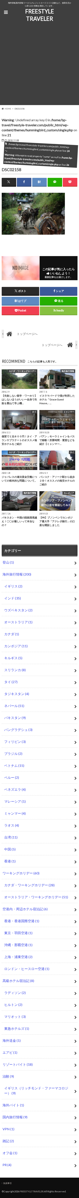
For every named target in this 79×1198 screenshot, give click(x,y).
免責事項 (7, 1183)
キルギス (13, 658)
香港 (10, 861)
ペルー (11, 777)
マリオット (15, 1016)
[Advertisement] (39, 65)
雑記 (8, 1141)
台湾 (10, 837)
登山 (8, 562)
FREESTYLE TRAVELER (39, 15)
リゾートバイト (18, 1064)
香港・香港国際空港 (21, 921)
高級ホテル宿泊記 (18, 981)
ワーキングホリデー (21, 873)
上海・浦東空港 (18, 957)
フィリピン (15, 742)
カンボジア (16, 646)
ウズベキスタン (18, 610)
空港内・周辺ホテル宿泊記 (25, 909)
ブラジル (13, 753)
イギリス (13, 586)
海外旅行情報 (17, 574)
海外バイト (13, 1105)
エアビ (10, 1052)
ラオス (11, 825)
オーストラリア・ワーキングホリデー (36, 897)
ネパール (14, 706)
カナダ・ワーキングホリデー (29, 885)
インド (12, 598)
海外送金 (12, 1040)
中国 (10, 849)
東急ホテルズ (16, 1028)
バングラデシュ (18, 730)
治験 (8, 1076)
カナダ (11, 634)
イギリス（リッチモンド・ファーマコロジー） (36, 1090)
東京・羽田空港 (18, 933)
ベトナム (14, 765)
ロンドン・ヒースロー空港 (26, 969)
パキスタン (15, 718)
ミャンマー (15, 813)
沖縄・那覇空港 (18, 945)
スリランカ (15, 670)
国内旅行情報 (15, 1117)
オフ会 (10, 1153)
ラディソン (15, 993)
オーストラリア (18, 622)
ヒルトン (13, 1005)
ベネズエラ (15, 789)
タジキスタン (16, 694)
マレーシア (15, 801)
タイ (10, 682)
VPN (8, 1129)
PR (7, 1165)
